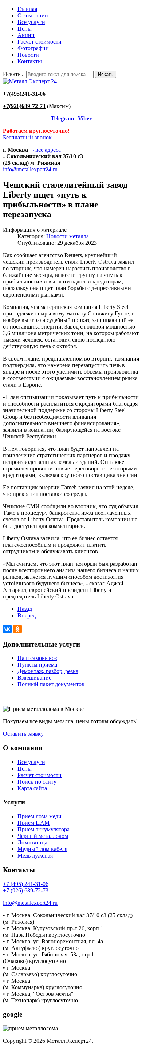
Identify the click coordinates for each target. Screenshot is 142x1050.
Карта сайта (32, 788)
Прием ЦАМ (33, 823)
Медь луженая (35, 855)
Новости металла (67, 236)
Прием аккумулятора (43, 829)
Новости (28, 55)
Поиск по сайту (36, 782)
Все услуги (31, 22)
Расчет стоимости (39, 42)
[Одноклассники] (17, 629)
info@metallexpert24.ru (30, 169)
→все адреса (44, 150)
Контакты (29, 61)
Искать (105, 74)
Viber (85, 118)
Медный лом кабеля (42, 849)
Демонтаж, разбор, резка (47, 671)
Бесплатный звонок (27, 137)
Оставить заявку (23, 734)
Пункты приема (37, 664)
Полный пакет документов (50, 684)
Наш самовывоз (37, 658)
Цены (24, 28)
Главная (27, 9)
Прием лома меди (39, 816)
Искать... (14, 74)
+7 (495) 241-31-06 (25, 884)
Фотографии (33, 48)
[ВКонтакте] (7, 629)
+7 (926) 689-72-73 (25, 890)
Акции (26, 35)
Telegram (62, 118)
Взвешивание (34, 678)
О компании (32, 15)
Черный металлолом (42, 836)
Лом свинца (32, 842)
